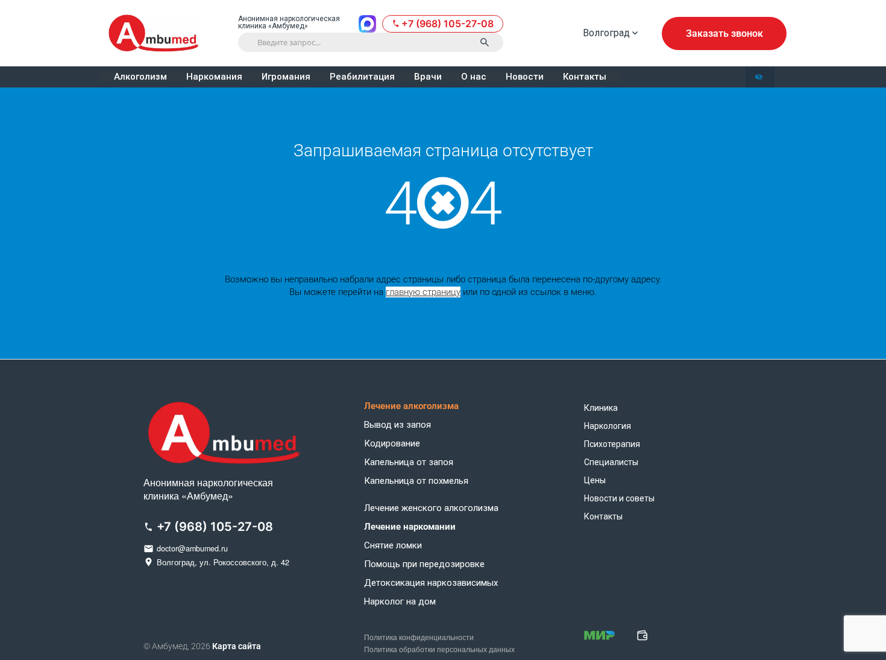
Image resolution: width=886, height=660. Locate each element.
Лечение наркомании (410, 526)
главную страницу (423, 292)
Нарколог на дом (400, 601)
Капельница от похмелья (416, 481)
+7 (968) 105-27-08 (447, 23)
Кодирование (392, 443)
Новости (525, 76)
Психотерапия (612, 444)
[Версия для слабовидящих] (760, 76)
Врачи (428, 76)
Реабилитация (362, 76)
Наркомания (214, 76)
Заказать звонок (724, 33)
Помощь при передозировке (424, 564)
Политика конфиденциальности (419, 637)
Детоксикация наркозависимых (431, 583)
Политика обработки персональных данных (439, 649)
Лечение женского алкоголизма (431, 508)
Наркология (607, 426)
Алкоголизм (140, 76)
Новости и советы (619, 498)
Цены (595, 480)
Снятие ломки (393, 545)
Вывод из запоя (397, 425)
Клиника (601, 408)
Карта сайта (236, 646)
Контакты (584, 76)
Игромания (286, 76)
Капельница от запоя (408, 462)
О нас (473, 76)
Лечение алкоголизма (411, 406)
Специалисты (611, 462)
